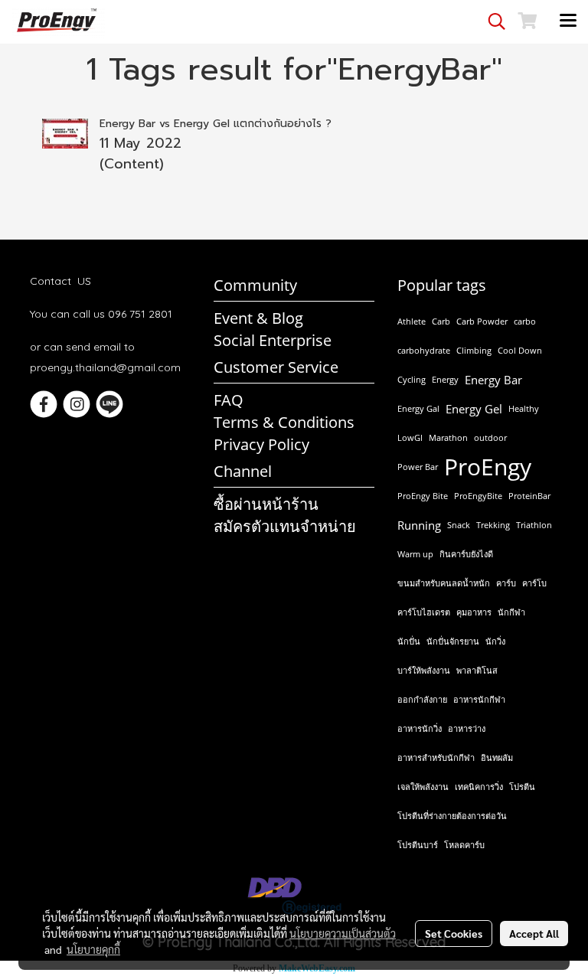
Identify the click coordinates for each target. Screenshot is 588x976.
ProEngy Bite (422, 495)
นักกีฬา (511, 612)
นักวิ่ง (495, 641)
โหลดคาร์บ (464, 844)
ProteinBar (529, 495)
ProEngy (487, 466)
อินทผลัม (497, 757)
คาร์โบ (534, 583)
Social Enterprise (273, 340)
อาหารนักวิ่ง (419, 728)
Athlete (411, 321)
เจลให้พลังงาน (423, 786)
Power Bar (417, 466)
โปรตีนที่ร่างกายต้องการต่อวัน (452, 815)
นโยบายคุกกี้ (93, 949)
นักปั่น (408, 641)
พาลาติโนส (477, 670)
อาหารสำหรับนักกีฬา (436, 757)
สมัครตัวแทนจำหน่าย (285, 526)
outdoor (490, 437)
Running (419, 525)
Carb (441, 321)
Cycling (411, 379)
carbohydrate (423, 350)
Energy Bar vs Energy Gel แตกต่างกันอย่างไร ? (216, 124)
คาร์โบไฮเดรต (423, 612)
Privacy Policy (261, 444)
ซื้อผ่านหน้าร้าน (266, 504)
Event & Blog (258, 318)
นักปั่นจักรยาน (452, 641)
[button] (491, 21)
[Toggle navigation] (568, 21)
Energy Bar (493, 379)
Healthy (523, 408)
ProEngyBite (478, 495)
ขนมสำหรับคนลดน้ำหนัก (443, 583)
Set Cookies (453, 933)
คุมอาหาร (474, 612)
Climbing (474, 350)
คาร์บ (506, 583)
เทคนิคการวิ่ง (479, 786)
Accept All (534, 933)
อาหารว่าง (466, 728)
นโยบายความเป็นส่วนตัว (342, 933)
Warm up (415, 554)
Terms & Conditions (284, 422)
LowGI (410, 437)
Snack (458, 524)
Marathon (448, 437)
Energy (445, 379)
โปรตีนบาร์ (417, 844)
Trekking (493, 524)
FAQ (228, 400)
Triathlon (534, 524)
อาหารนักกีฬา (479, 699)
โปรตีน (522, 786)
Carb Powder (482, 321)
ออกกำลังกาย (422, 699)
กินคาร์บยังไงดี (466, 554)
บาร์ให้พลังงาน (423, 670)
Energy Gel (474, 408)
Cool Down (520, 350)
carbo (525, 321)
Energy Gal (418, 408)
